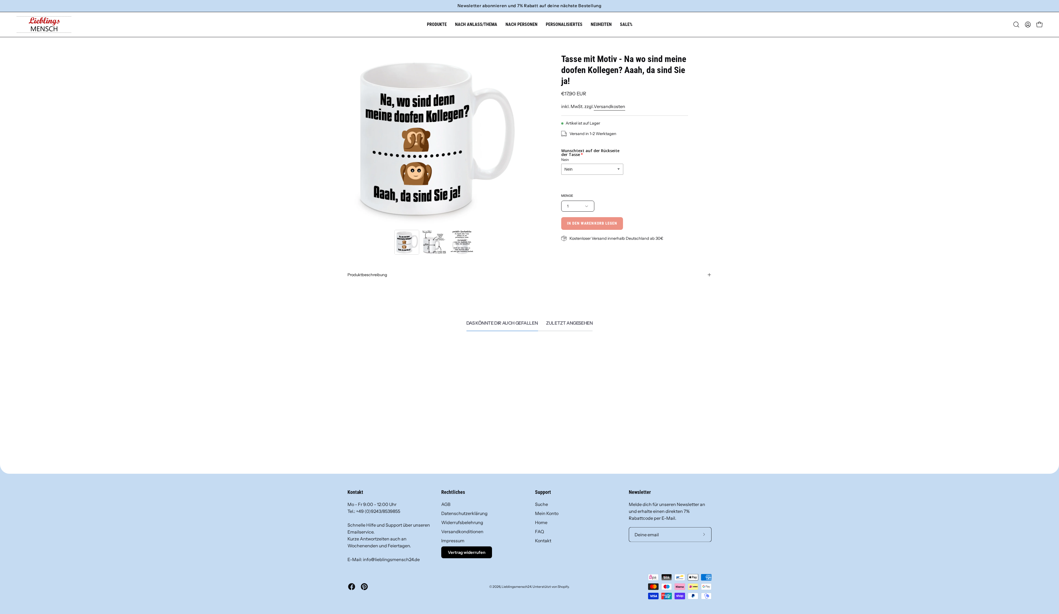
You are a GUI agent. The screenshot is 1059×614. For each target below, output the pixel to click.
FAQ (539, 531)
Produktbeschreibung (367, 274)
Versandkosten (609, 106)
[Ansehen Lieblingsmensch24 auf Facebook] (351, 587)
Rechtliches (453, 492)
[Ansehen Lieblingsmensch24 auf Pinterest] (364, 587)
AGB (445, 504)
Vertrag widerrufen (466, 552)
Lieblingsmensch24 (516, 586)
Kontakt (543, 540)
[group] (529, 6)
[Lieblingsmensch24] (44, 24)
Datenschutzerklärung (464, 513)
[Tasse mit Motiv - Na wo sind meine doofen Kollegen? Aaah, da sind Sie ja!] (406, 242)
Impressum (452, 540)
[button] (476, 24)
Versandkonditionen (462, 531)
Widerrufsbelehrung (462, 522)
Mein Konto (546, 513)
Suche (541, 504)
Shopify (563, 586)
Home (541, 522)
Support (543, 492)
